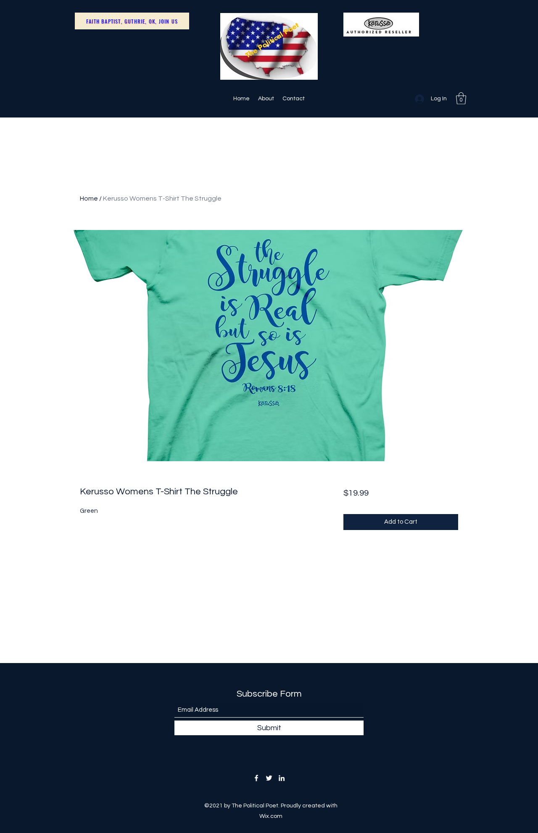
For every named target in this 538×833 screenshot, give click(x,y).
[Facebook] (256, 778)
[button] (461, 98)
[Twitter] (269, 778)
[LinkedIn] (281, 778)
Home (89, 198)
